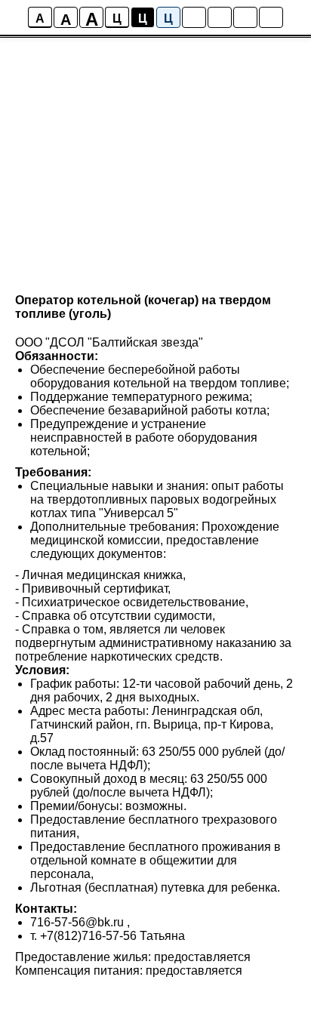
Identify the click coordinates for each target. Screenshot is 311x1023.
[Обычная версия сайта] (271, 17)
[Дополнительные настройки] (245, 17)
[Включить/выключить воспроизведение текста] (220, 17)
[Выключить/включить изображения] (194, 17)
